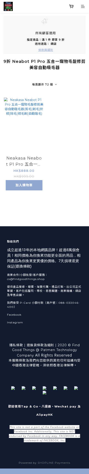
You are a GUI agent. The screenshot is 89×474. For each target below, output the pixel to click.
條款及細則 (45, 345)
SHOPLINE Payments (54, 462)
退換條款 (23, 266)
